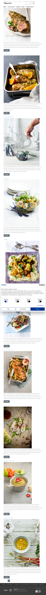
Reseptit (18, 6)
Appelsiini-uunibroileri (8, 54)
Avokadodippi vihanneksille (9, 460)
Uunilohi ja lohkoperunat (8, 350)
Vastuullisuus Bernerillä (24, 584)
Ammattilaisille (10, 584)
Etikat (4, 6)
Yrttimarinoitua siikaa (8, 405)
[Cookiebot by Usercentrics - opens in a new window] (40, 285)
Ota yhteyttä (16, 584)
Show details (40, 305)
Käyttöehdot (41, 584)
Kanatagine (6, 239)
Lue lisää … (6, 50)
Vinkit (23, 6)
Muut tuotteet (11, 6)
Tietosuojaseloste (34, 584)
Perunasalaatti (6, 178)
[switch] (17, 301)
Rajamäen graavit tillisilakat (9, 117)
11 (17, 580)
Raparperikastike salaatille (8, 518)
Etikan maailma (30, 6)
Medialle (3, 584)
